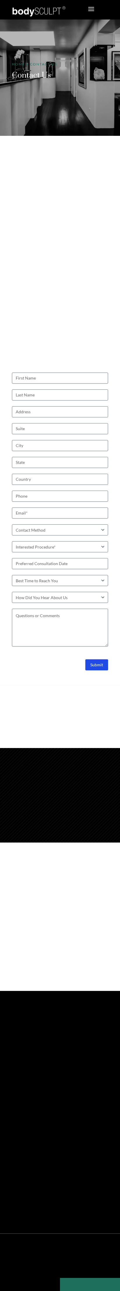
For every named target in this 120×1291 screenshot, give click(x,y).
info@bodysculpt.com (72, 813)
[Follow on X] (23, 1054)
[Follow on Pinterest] (33, 1054)
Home (18, 64)
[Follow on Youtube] (63, 1054)
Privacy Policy (43, 1266)
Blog (101, 1266)
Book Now (37, 1098)
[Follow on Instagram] (43, 1054)
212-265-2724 (84, 745)
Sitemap (22, 1266)
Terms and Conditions (76, 1266)
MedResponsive (79, 1256)
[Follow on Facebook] (13, 1054)
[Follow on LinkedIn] (53, 1054)
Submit (96, 664)
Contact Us (26, 1119)
